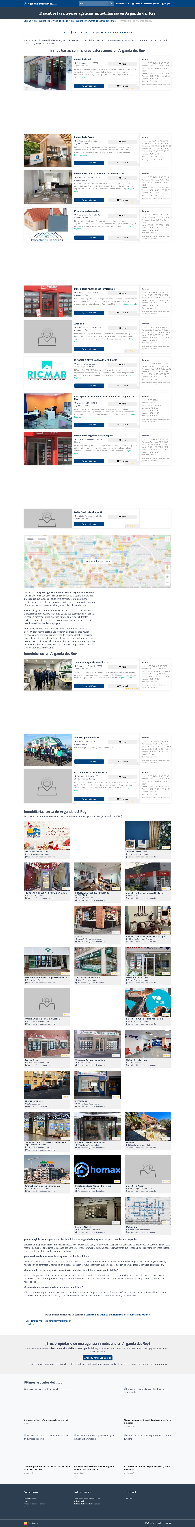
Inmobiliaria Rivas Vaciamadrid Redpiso (144, 893)
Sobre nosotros (30, 1499)
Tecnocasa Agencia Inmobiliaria (91, 662)
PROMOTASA (81, 1101)
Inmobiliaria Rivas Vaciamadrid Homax (93, 1186)
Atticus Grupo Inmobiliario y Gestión (42, 1019)
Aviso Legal (79, 1501)
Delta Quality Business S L (88, 512)
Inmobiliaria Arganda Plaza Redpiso (93, 435)
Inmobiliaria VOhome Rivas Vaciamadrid (144, 1019)
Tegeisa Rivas (31, 1060)
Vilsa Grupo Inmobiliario (87, 737)
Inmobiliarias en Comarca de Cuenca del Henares (94, 20)
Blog (26, 1506)
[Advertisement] (97, 112)
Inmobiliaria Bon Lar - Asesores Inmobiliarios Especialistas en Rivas (46, 1143)
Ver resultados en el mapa (97, 561)
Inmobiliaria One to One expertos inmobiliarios (99, 173)
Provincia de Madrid (138, 1314)
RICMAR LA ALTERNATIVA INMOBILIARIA (95, 360)
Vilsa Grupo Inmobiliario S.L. (88, 977)
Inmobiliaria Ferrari (84, 137)
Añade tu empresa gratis (146, 3)
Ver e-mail (123, 86)
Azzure (78, 936)
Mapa (123, 64)
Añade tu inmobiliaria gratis (97, 1357)
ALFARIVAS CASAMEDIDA (36, 852)
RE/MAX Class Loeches (136, 1060)
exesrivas (130, 1142)
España (27, 20)
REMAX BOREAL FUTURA (137, 977)
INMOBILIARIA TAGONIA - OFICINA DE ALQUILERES (92, 894)
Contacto (128, 1499)
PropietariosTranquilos (86, 211)
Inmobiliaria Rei (82, 59)
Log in (167, 3)
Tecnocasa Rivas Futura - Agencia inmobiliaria (47, 977)
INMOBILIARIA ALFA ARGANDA (90, 772)
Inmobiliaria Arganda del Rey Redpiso (94, 288)
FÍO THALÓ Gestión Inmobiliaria (90, 1142)
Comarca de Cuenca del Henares (104, 1314)
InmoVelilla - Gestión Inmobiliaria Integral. (146, 936)
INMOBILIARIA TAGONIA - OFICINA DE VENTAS (46, 893)
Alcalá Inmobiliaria (34, 1101)
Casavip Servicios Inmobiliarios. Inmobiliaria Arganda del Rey (104, 398)
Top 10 (65, 32)
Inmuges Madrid (83, 1227)
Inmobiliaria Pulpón (135, 1186)
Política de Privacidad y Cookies (87, 1504)
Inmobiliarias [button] (122, 3)
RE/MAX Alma (132, 1227)
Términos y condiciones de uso (87, 1499)
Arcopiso (79, 323)
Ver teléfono (90, 86)
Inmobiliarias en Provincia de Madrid (51, 20)
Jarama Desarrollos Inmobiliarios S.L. (42, 1186)
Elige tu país (32, 1523)
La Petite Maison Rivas (136, 852)
